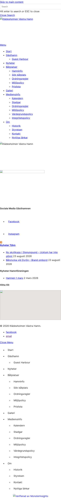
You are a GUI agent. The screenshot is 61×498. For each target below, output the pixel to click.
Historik (18, 469)
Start (10, 349)
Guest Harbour (22, 362)
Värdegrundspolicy (24, 450)
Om (10, 463)
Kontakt (18, 482)
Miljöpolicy (20, 400)
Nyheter (12, 368)
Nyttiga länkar (21, 488)
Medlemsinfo (15, 419)
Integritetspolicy (23, 456)
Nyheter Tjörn (8, 245)
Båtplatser (13, 375)
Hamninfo (19, 381)
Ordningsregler (22, 393)
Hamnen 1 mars (14, 278)
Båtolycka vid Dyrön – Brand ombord (27, 260)
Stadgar (18, 431)
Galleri (11, 412)
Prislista (18, 406)
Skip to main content (11, 1)
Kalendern (19, 425)
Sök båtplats (21, 387)
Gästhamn (13, 356)
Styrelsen (19, 475)
